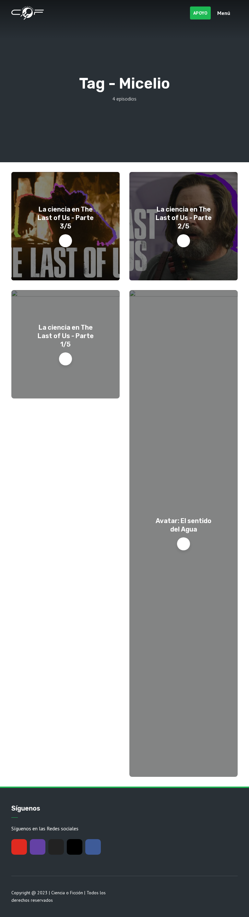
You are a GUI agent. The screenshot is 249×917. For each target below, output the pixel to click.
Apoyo (200, 13)
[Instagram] (74, 847)
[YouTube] (19, 847)
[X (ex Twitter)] (56, 847)
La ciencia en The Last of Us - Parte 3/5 (66, 217)
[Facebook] (93, 847)
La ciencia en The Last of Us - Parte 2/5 (184, 217)
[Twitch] (37, 847)
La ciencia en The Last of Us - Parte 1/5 (66, 336)
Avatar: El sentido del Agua (183, 525)
